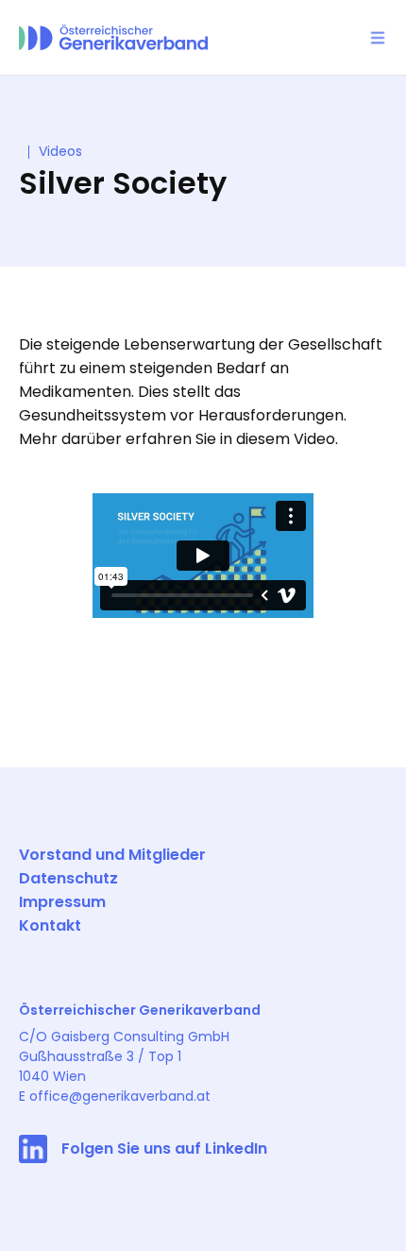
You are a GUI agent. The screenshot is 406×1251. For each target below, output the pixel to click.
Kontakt (50, 925)
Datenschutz (68, 878)
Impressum (62, 902)
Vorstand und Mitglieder (112, 854)
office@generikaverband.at (120, 1096)
